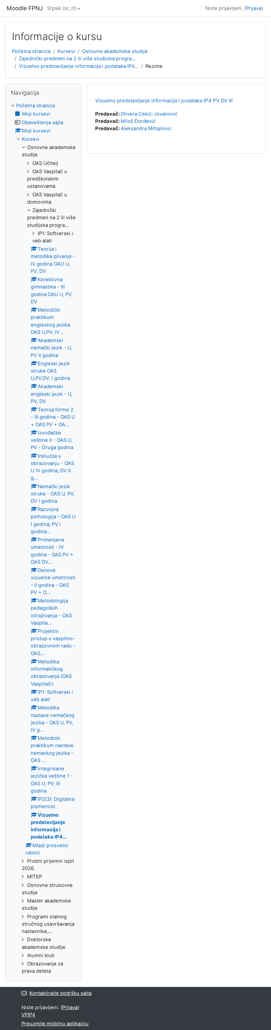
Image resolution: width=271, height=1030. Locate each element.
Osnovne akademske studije (115, 51)
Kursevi (66, 51)
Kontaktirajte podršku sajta (60, 993)
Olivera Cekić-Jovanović (149, 114)
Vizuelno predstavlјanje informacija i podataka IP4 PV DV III (164, 100)
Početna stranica (31, 51)
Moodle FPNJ (25, 8)
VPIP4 (28, 1015)
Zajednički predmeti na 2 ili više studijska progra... (77, 59)
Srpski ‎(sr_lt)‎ (61, 8)
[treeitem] (43, 538)
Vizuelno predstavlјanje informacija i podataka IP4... (78, 66)
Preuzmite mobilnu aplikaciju (55, 1024)
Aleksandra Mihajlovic (146, 128)
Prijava (253, 8)
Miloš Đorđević (138, 121)
